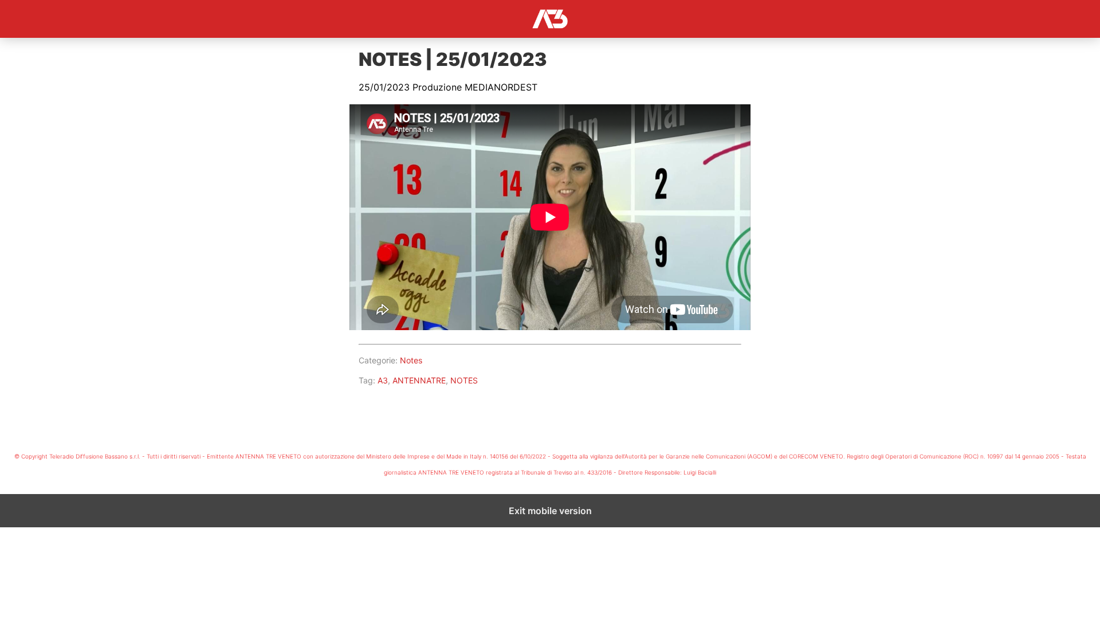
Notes (411, 360)
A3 (383, 380)
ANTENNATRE (419, 380)
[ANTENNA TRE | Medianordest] (550, 19)
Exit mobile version (550, 510)
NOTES (464, 380)
